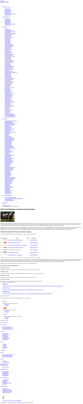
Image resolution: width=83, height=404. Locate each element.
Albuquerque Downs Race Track (11, 120)
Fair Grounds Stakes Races (10, 56)
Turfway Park (7, 189)
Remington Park (8, 175)
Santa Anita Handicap (9, 91)
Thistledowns (7, 107)
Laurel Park (7, 153)
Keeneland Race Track (9, 151)
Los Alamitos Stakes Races (10, 78)
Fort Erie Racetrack (8, 141)
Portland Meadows (8, 173)
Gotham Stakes (7, 41)
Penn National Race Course (10, 167)
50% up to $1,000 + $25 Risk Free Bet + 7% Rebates (16, 245)
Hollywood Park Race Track (10, 148)
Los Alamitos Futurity (9, 79)
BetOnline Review (8, 10)
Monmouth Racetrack (9, 160)
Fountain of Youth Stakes (9, 66)
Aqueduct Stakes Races (9, 37)
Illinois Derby (7, 70)
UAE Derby (7, 112)
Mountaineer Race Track (9, 162)
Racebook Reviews (6, 6)
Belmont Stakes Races (9, 44)
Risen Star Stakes (8, 58)
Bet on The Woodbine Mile (10, 114)
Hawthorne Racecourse (9, 146)
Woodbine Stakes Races (9, 113)
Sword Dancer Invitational (9, 101)
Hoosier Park (7, 149)
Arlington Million (8, 35)
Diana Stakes (7, 102)
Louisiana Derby (8, 59)
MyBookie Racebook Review (10, 13)
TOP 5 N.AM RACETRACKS (4, 377)
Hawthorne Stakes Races (9, 68)
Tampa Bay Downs (8, 186)
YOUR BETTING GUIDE (3, 386)
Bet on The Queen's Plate (9, 116)
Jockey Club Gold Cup (9, 46)
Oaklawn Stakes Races (9, 83)
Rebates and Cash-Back (7, 390)
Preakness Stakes (8, 32)
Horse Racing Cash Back (9, 200)
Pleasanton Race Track (9, 169)
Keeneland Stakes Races (9, 71)
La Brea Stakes (7, 92)
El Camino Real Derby (9, 61)
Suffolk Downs (7, 184)
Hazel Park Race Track (9, 147)
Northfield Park (8, 163)
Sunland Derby (7, 104)
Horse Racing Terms (8, 199)
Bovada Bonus (7, 18)
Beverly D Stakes (8, 36)
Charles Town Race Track (9, 128)
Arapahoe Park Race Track (10, 122)
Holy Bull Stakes (8, 65)
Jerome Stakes (7, 39)
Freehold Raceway (8, 142)
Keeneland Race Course (7, 382)
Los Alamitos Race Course (10, 155)
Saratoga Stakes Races (9, 97)
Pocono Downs (8, 171)
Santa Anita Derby (8, 89)
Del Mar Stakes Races (9, 52)
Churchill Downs (8, 129)
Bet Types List (5, 202)
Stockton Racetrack (8, 183)
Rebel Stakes (7, 86)
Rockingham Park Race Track (10, 177)
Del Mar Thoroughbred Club (10, 131)
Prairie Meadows (8, 174)
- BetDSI (4, 348)
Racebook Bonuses (6, 16)
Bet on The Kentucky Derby (10, 31)
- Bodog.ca (5, 361)
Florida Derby (7, 63)
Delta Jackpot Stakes (8, 55)
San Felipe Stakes (8, 94)
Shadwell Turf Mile (8, 77)
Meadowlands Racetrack (9, 158)
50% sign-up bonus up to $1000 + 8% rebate (15, 247)
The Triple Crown (8, 30)
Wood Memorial (8, 38)
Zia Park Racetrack (8, 193)
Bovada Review (8, 8)
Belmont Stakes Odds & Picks (10, 33)
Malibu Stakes (7, 90)
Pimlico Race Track (8, 170)
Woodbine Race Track (9, 190)
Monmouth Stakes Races (9, 81)
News (4, 203)
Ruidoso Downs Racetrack (10, 178)
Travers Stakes (7, 98)
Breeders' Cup (7, 29)
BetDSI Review (8, 12)
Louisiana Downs (8, 156)
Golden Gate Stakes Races (9, 60)
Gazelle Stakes (7, 43)
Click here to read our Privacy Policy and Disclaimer (12, 400)
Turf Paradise (7, 188)
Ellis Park (6, 134)
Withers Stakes (7, 40)
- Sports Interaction (6, 362)
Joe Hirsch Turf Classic (9, 45)
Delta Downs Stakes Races (10, 54)
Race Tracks (5, 118)
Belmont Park (7, 125)
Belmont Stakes (5, 373)
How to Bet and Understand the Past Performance (14, 198)
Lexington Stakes (8, 74)
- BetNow (4, 346)
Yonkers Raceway (8, 192)
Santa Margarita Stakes (9, 95)
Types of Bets (5, 388)
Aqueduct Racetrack (8, 121)
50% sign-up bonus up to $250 (12, 252)
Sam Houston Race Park (9, 179)
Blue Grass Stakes (8, 76)
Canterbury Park (8, 127)
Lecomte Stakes (8, 57)
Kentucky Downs (8, 152)
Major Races (5, 27)
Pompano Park (7, 172)
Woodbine (4, 381)
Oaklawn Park (7, 165)
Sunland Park (7, 185)
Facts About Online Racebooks (10, 197)
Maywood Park (8, 157)
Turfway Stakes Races (9, 109)
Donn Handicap (8, 64)
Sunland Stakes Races (9, 103)
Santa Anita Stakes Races (9, 87)
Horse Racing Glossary (7, 389)
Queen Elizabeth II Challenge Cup (11, 72)
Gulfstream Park (8, 144)
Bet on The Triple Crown (3, 324)
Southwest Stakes (8, 85)
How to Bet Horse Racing (7, 195)
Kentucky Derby (6, 371)
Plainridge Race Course (9, 168)
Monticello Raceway (8, 161)
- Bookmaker (5, 347)
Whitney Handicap (8, 100)
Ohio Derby (7, 108)
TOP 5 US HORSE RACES (4, 369)
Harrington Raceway (8, 145)
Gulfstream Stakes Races (9, 62)
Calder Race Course (8, 126)
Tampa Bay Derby (8, 106)
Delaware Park (7, 130)
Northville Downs (8, 164)
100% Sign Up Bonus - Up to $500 (13, 242)
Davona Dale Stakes (8, 67)
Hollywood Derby (8, 53)
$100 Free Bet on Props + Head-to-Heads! (15, 254)
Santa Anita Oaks (8, 96)
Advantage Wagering (4, 1)
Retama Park (7, 176)
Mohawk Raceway (8, 159)
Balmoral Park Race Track (9, 124)
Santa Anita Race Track (9, 180)
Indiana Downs (7, 150)
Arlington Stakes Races (9, 34)
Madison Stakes (8, 75)
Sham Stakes (7, 88)
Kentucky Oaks (8, 50)
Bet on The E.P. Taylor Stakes (10, 115)
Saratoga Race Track (8, 181)
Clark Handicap (8, 51)
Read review (5, 322)
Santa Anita (5, 383)
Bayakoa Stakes (8, 80)
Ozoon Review (7, 14)
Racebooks (1, 341)
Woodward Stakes (8, 99)
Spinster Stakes (7, 73)
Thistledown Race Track (9, 187)
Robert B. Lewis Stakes (9, 93)
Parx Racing (7, 166)
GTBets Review (8, 9)
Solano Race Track (8, 182)
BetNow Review (8, 11)
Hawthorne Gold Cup (9, 69)
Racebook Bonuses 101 (7, 392)
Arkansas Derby (8, 84)
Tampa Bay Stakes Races (9, 105)
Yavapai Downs (8, 191)
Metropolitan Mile (8, 47)
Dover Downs (7, 133)
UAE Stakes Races (8, 111)
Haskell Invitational (8, 82)
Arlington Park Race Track (10, 123)
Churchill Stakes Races (9, 49)
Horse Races (2, 331)
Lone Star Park (7, 154)
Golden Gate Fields (8, 143)
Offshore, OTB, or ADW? (7, 391)
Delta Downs (7, 132)
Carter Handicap (8, 42)
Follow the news (6, 366)
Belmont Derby (8, 48)
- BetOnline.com (2, 350)
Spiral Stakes (7, 110)
